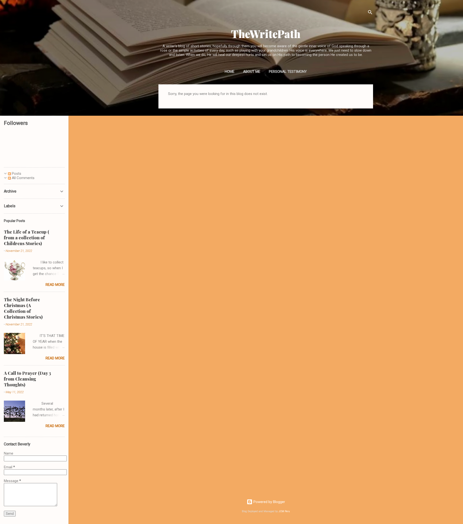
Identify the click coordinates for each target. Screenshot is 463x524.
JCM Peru (284, 511)
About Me (251, 71)
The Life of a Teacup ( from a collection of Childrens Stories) (26, 237)
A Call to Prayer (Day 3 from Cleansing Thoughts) (27, 379)
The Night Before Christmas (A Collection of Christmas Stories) (23, 308)
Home (229, 71)
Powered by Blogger (268, 502)
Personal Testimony (288, 71)
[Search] (370, 13)
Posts (16, 173)
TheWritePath (265, 34)
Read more (55, 284)
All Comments (22, 178)
